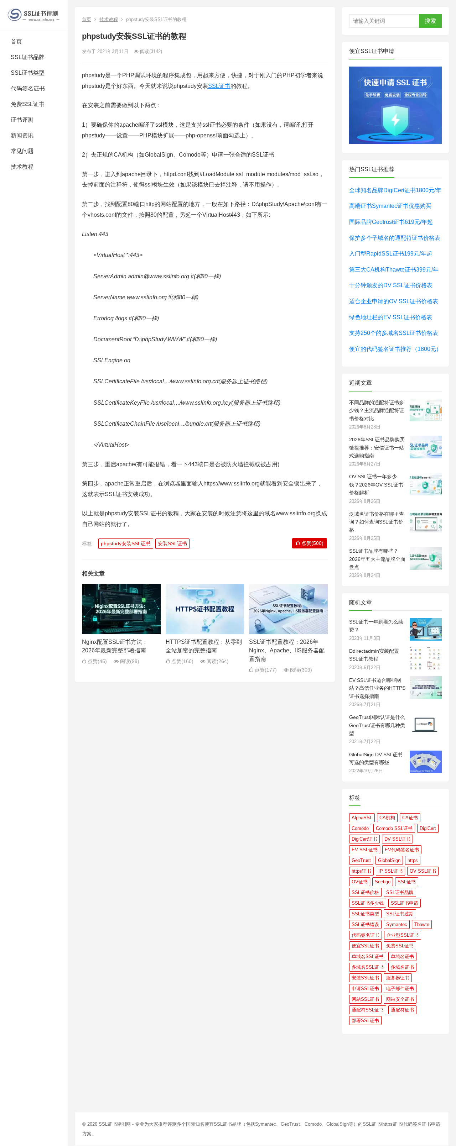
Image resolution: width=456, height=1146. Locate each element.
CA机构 (387, 817)
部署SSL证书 (365, 1020)
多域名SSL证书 (368, 967)
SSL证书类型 (28, 73)
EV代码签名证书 (402, 849)
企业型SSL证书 (403, 935)
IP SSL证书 (390, 871)
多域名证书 (402, 967)
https (413, 860)
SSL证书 (219, 86)
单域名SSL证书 (368, 956)
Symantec (396, 924)
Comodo (360, 828)
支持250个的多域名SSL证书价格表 (393, 333)
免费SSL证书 (28, 104)
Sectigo (382, 881)
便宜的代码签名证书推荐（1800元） (395, 349)
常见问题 (22, 151)
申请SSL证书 (365, 988)
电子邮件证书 (400, 988)
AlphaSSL (362, 817)
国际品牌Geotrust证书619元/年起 (391, 222)
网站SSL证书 (365, 999)
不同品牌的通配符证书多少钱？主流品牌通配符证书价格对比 (376, 410)
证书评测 (22, 120)
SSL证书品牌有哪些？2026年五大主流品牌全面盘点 (377, 559)
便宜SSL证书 (365, 945)
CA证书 (410, 817)
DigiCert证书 (364, 839)
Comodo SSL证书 (394, 828)
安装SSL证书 (172, 543)
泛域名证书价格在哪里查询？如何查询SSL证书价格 (376, 522)
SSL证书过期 (400, 913)
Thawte (421, 924)
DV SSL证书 (397, 839)
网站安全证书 (400, 999)
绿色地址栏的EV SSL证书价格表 (390, 317)
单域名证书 (402, 956)
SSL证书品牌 (28, 57)
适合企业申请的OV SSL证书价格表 (393, 301)
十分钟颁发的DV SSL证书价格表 (390, 285)
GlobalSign (389, 860)
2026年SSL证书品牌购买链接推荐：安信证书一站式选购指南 (377, 447)
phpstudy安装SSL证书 (126, 543)
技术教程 (22, 167)
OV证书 (360, 881)
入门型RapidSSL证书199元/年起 (390, 254)
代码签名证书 (28, 88)
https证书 (361, 871)
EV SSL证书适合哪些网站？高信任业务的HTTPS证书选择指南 (377, 688)
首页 (16, 41)
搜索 (430, 21)
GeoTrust (361, 860)
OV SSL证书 (423, 871)
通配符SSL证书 (368, 1010)
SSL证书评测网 (115, 1124)
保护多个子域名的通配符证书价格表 (394, 238)
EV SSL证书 (365, 849)
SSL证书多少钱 (368, 903)
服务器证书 (397, 978)
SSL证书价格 (365, 892)
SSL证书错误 (365, 924)
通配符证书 (402, 1010)
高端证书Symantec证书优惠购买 (390, 206)
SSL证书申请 (404, 903)
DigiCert (428, 828)
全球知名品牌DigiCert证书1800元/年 (395, 190)
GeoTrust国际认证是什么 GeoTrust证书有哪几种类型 (377, 725)
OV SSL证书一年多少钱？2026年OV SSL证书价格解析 (376, 484)
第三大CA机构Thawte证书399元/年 (394, 270)
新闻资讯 (22, 135)
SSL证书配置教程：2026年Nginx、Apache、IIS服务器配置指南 (287, 650)
